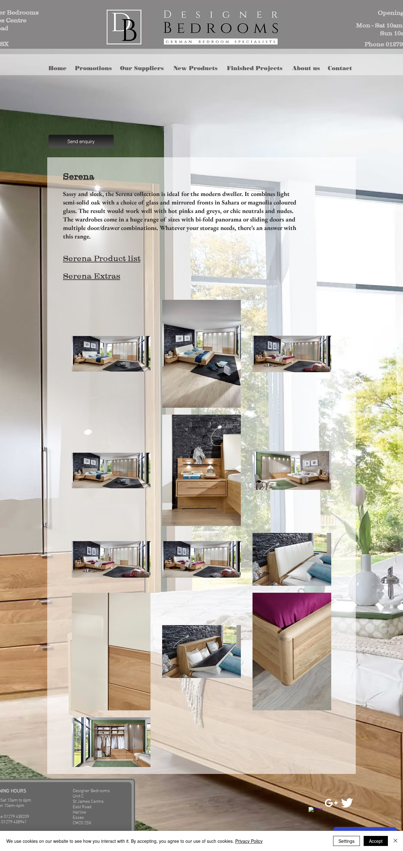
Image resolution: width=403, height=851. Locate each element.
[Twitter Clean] (347, 803)
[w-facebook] (315, 814)
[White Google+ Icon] (331, 803)
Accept (376, 841)
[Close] (395, 841)
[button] (197, 68)
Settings (346, 841)
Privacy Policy (249, 841)
